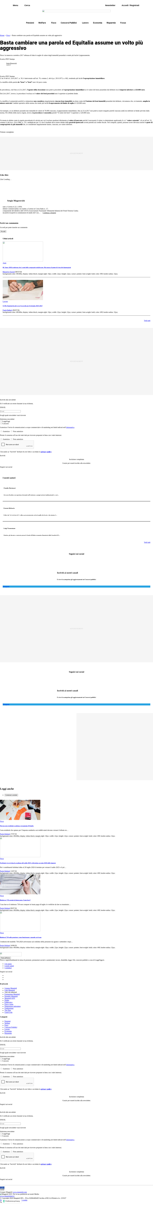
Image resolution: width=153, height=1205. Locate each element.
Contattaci (8, 968)
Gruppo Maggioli (10, 988)
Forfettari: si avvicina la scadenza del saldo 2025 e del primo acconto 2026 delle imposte (28, 863)
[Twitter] (76, 560)
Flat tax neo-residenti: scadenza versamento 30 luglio (17, 826)
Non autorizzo (18, 431)
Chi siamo (8, 964)
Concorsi (5, 424)
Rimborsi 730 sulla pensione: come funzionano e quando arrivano (20, 937)
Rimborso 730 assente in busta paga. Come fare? (15, 900)
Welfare (42, 23)
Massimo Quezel (9, 272)
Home (2, 35)
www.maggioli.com (20, 1192)
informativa (70, 427)
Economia (97, 23)
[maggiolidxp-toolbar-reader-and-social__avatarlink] (4, 64)
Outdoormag (8, 1008)
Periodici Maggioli (11, 996)
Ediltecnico (8, 1002)
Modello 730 (53, 28)
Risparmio (111, 23)
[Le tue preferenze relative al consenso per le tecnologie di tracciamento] (12, 1201)
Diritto (6, 1000)
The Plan (7, 1010)
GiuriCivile (8, 1012)
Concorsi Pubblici (69, 23)
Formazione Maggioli (12, 994)
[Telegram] (83, 560)
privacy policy (46, 452)
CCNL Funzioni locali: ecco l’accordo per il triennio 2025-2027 (23, 306)
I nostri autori (9, 966)
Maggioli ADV (9, 998)
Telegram (6, 586)
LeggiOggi (6, 421)
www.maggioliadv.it (7, 1196)
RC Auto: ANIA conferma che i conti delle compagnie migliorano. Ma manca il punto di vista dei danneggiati (37, 267)
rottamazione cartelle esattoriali (105, 28)
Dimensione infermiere (12, 1006)
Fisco (53, 23)
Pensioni (30, 23)
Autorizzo (6, 431)
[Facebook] (69, 560)
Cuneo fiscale (81, 28)
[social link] (4, 201)
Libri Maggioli (9, 990)
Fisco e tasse (8, 1004)
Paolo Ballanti (7, 310)
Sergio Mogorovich (11, 63)
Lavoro (85, 23)
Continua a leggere (49, 213)
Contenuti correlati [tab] (11, 795)
